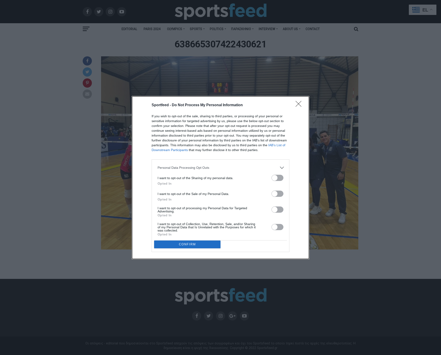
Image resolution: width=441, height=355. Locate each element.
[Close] (300, 105)
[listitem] (220, 167)
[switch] (277, 178)
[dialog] (220, 177)
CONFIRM (187, 244)
